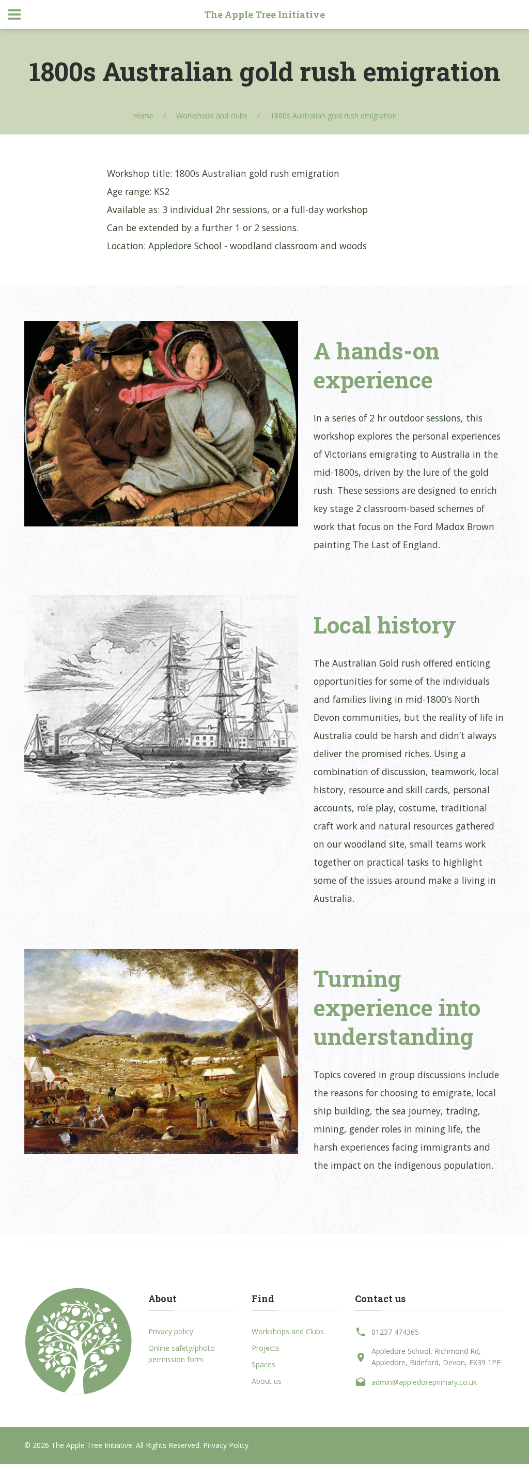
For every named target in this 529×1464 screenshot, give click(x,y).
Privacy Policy (225, 1445)
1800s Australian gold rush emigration (333, 115)
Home (143, 115)
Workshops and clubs (211, 115)
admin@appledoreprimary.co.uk (424, 1382)
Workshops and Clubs (288, 1331)
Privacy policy (170, 1331)
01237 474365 (395, 1332)
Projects (265, 1348)
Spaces (263, 1364)
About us (267, 1381)
